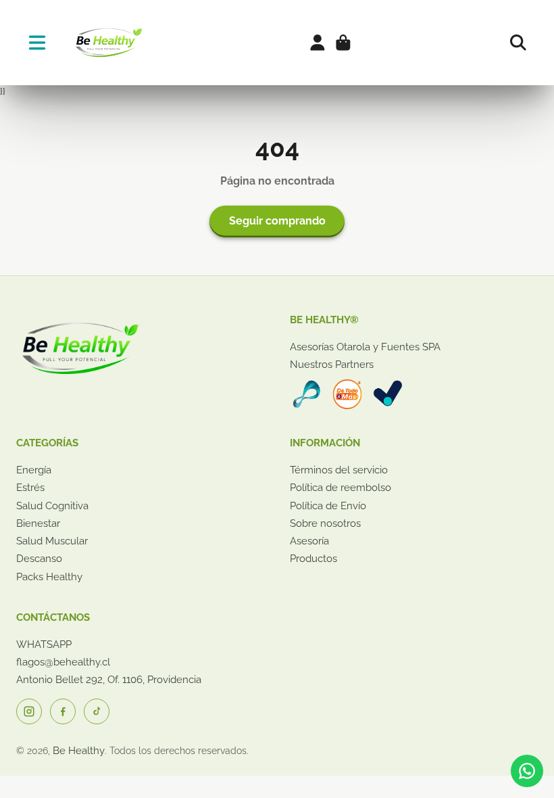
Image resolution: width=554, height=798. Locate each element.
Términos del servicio (339, 470)
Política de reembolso (340, 488)
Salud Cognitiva (52, 506)
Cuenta (317, 42)
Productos (313, 559)
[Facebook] (63, 711)
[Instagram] (29, 711)
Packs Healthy (49, 577)
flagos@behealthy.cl (63, 662)
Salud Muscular (52, 541)
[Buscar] (518, 42)
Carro (343, 42)
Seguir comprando (277, 220)
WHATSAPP (44, 644)
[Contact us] (527, 771)
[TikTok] (96, 711)
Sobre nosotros (325, 523)
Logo (108, 42)
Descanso (39, 559)
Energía (33, 470)
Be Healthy (79, 751)
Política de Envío (328, 506)
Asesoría (309, 541)
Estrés (30, 488)
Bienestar (38, 523)
